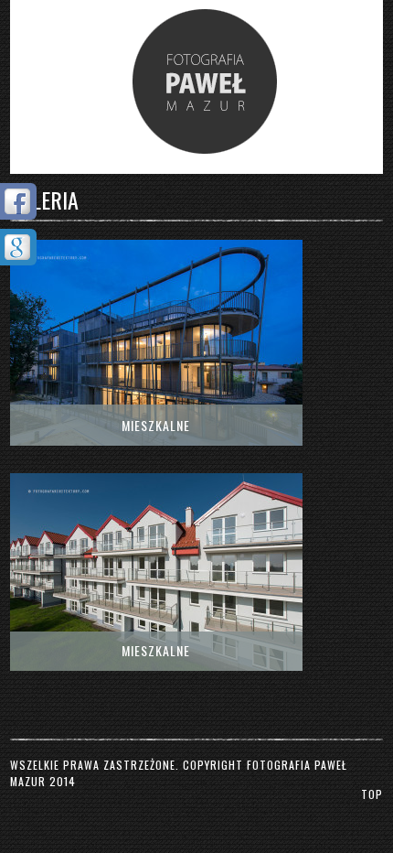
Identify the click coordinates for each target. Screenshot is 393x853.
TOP (372, 794)
